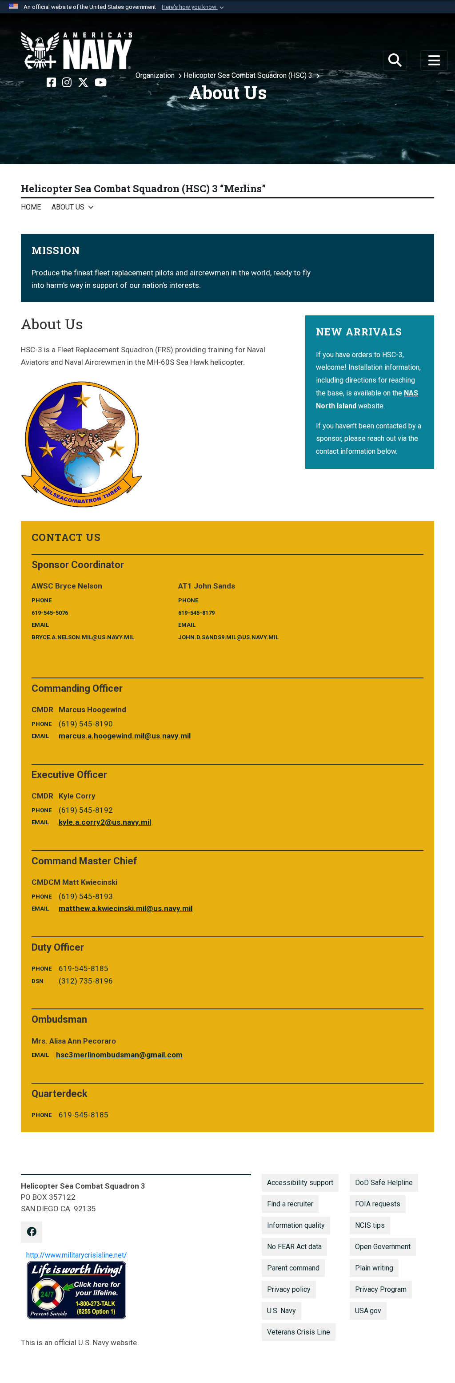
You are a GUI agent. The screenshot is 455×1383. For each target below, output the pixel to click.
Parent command (293, 1268)
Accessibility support (300, 1182)
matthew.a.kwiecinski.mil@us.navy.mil (125, 908)
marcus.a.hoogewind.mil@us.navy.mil (125, 735)
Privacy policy (289, 1289)
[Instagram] (67, 83)
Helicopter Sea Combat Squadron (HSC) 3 (249, 75)
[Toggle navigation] (434, 60)
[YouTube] (101, 83)
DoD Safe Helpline (384, 1182)
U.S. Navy (281, 1310)
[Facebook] (51, 83)
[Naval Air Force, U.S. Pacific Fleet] (76, 50)
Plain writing (374, 1268)
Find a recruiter (290, 1204)
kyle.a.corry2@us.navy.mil (105, 822)
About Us (68, 207)
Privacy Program (381, 1289)
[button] (194, 7)
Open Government (383, 1246)
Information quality (296, 1225)
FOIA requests (377, 1204)
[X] (83, 83)
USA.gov (368, 1310)
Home (31, 207)
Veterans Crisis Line (298, 1332)
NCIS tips (370, 1225)
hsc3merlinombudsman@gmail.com (119, 1054)
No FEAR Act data (294, 1246)
